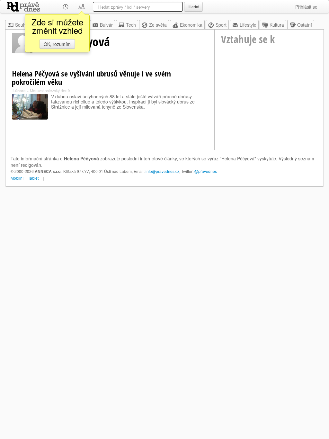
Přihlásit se (306, 7)
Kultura (277, 25)
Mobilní (17, 178)
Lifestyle (248, 25)
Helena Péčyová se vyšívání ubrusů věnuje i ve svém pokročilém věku (91, 77)
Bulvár (106, 25)
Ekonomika (191, 25)
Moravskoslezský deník (50, 90)
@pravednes (205, 171)
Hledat (193, 6)
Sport (221, 25)
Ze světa (158, 25)
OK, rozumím (57, 44)
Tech (131, 25)
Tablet (33, 178)
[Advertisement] (269, 106)
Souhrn (22, 25)
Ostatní (304, 25)
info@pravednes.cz (162, 171)
